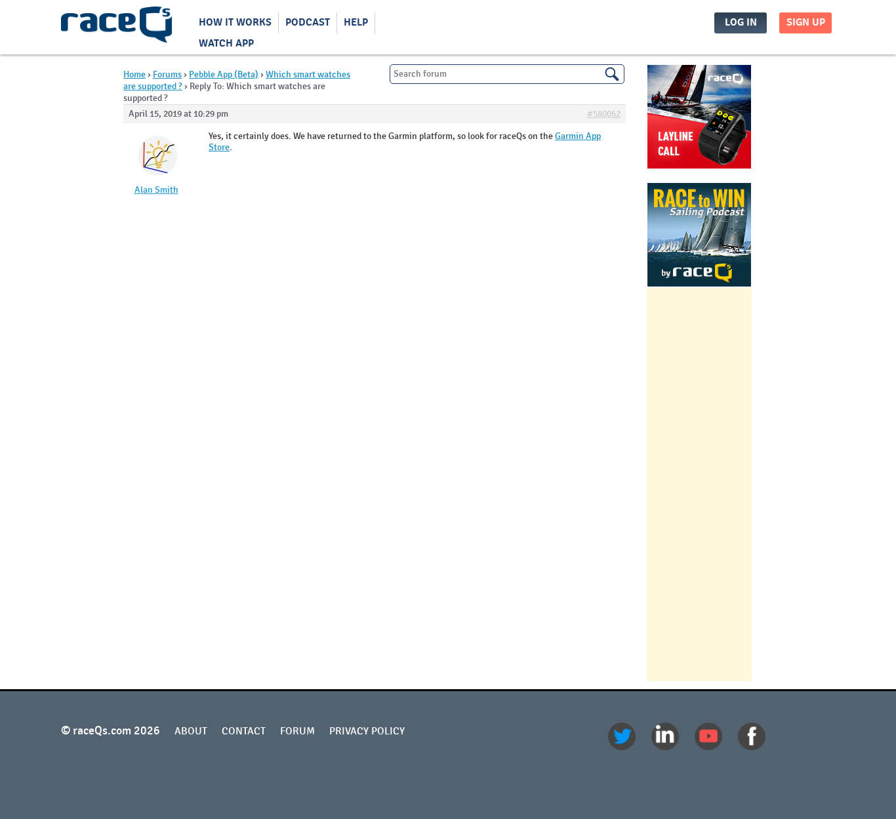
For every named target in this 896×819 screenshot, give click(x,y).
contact (244, 731)
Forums (167, 74)
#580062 (604, 114)
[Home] (117, 28)
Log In (741, 22)
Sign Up (805, 22)
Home (134, 74)
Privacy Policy (367, 731)
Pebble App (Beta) (223, 74)
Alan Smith (156, 190)
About (190, 731)
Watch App (226, 43)
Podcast (307, 22)
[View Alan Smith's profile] (156, 180)
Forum (297, 731)
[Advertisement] (699, 484)
